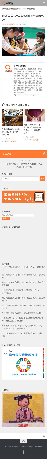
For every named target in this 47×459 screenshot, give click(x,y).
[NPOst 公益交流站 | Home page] (9, 3)
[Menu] (44, 3)
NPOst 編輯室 (9, 24)
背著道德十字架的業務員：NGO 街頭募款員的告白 (22, 313)
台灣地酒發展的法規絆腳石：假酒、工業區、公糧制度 (11, 132)
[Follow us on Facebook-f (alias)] (43, 153)
